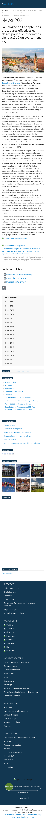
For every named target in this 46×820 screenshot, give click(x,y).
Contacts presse (9, 439)
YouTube (10, 643)
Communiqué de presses (14, 391)
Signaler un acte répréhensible (16, 688)
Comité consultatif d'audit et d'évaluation (21, 692)
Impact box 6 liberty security (19, 274)
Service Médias (10, 382)
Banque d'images (11, 715)
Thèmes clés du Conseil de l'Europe (18, 398)
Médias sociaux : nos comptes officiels (19, 737)
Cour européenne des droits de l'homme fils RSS (22, 443)
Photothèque (9, 388)
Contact (32, 817)
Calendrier (8, 395)
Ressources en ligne (12, 722)
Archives (7, 741)
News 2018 (9, 335)
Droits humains (10, 592)
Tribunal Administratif (13, 752)
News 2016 (9, 343)
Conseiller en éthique (13, 695)
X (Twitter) (10, 628)
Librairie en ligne (11, 718)
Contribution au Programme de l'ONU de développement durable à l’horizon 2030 (20, 408)
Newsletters (9, 673)
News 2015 (9, 347)
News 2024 (9, 310)
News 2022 (9, 318)
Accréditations (9, 425)
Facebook (10, 639)
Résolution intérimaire (11, 83)
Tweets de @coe (7, 573)
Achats (6, 677)
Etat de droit (9, 599)
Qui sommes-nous (11, 588)
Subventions (9, 681)
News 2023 (9, 314)
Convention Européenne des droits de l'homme (19, 604)
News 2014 (9, 351)
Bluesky (9, 625)
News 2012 (9, 359)
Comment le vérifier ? (23, 792)
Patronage (8, 684)
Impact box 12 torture (16, 278)
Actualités (8, 385)
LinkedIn (10, 632)
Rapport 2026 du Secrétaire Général (18, 404)
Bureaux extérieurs (12, 670)
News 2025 (9, 306)
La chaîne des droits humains (16, 711)
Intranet (24, 798)
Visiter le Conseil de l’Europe (15, 613)
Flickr (8, 647)
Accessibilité (9, 756)
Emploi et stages (10, 609)
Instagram (10, 636)
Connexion (8, 767)
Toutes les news (10, 297)
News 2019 (9, 330)
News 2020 (9, 326)
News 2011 (9, 363)
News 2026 (9, 302)
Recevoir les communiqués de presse (17, 432)
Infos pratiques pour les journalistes (17, 436)
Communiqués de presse (13, 429)
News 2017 (9, 339)
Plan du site (8, 760)
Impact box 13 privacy (16, 282)
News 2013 (9, 355)
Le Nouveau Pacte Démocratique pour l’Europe (22, 401)
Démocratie (9, 595)
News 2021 (9, 322)
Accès (6, 763)
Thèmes (7, 726)
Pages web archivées (12, 745)
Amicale (7, 748)
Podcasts (10, 651)
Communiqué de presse (15, 245)
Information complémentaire (16, 238)
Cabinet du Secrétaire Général (16, 662)
